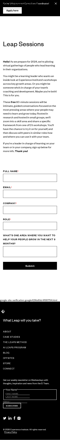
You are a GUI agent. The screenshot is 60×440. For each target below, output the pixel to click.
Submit (30, 265)
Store (7, 363)
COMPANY (10, 203)
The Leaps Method (15, 342)
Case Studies (11, 336)
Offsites (8, 358)
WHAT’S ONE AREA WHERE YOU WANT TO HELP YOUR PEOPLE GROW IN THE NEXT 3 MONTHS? (29, 239)
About (7, 331)
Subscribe (12, 405)
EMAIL (7, 187)
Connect (9, 368)
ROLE (7, 219)
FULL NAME (11, 171)
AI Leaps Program (14, 347)
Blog (6, 352)
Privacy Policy (10, 432)
